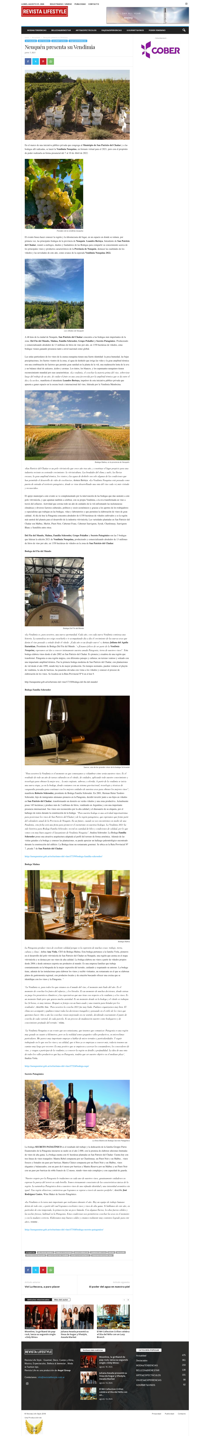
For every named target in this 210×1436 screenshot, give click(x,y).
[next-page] (128, 1299)
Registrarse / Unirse (61, 4)
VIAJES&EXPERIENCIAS (111, 30)
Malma (111, 1252)
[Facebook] (28, 61)
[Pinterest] (43, 61)
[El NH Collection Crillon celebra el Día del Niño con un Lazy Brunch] (113, 1317)
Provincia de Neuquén (35, 1255)
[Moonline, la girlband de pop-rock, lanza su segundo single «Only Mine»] (41, 1317)
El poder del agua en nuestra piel (109, 1286)
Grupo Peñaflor (81, 1252)
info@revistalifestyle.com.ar (51, 1377)
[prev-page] (124, 1299)
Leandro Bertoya (98, 1252)
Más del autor (61, 1299)
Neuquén (121, 1252)
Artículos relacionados (38, 1299)
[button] (184, 30)
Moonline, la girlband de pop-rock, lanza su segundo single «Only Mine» (40, 1334)
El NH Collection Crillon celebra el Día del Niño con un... (113, 1392)
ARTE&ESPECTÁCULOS (86, 30)
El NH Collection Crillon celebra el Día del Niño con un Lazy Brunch (113, 1334)
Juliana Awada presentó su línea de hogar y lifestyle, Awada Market (75, 1334)
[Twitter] (35, 61)
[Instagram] (186, 4)
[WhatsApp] (50, 61)
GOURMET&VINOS (135, 30)
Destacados (44, 41)
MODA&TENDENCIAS (36, 30)
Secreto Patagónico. (80, 1255)
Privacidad (156, 1413)
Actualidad (36, 37)
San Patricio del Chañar (58, 1255)
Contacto (93, 4)
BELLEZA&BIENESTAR (61, 30)
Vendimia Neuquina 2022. (102, 1255)
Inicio (27, 37)
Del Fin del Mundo (45, 1252)
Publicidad (80, 4)
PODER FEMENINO (157, 30)
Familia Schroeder (64, 1252)
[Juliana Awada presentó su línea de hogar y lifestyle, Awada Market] (77, 1317)
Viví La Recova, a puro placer (42, 1286)
